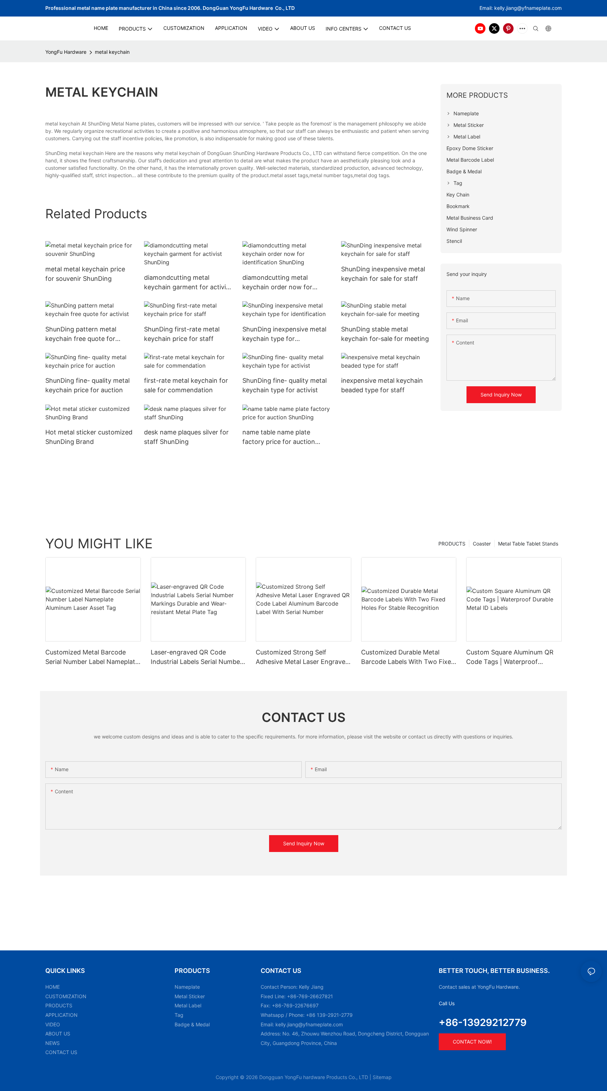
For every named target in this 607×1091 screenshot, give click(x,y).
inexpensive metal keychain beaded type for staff (382, 385)
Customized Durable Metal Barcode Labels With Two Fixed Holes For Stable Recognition (408, 657)
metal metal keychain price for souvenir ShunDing (85, 273)
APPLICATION (61, 1015)
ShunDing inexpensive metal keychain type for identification (284, 334)
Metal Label (188, 1005)
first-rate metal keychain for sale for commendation (186, 385)
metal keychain (112, 52)
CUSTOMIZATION (65, 996)
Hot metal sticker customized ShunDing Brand (88, 436)
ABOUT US (57, 1034)
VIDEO (52, 1024)
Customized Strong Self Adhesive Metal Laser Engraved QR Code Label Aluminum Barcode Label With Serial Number (302, 657)
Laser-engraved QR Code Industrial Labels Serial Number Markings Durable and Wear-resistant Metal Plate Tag (196, 657)
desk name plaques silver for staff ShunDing (186, 436)
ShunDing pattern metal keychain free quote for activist (80, 334)
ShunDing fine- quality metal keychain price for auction (87, 385)
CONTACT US (61, 1052)
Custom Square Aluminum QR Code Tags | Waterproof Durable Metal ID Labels (510, 657)
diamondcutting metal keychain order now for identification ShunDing (277, 283)
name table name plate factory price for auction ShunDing (278, 437)
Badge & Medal (192, 1024)
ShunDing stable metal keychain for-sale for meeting (385, 333)
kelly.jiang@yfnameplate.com (309, 1024)
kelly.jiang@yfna (513, 8)
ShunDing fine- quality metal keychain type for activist (284, 385)
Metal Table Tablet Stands (528, 544)
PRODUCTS (451, 544)
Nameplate (187, 987)
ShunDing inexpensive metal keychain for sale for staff (383, 273)
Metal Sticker (190, 996)
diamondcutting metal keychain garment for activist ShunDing (187, 283)
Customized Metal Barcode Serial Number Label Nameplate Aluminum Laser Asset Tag (92, 657)
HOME (52, 987)
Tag (179, 1015)
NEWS (52, 1043)
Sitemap (382, 1077)
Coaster (482, 544)
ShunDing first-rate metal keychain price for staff (182, 333)
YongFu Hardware (65, 52)
